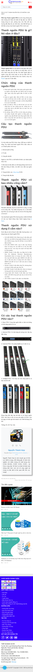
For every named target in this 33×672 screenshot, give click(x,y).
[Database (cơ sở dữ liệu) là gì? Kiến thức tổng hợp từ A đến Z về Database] (16, 547)
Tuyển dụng (5, 598)
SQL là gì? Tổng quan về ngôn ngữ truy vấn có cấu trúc (16, 533)
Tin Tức (4, 596)
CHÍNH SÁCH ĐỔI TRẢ (8, 616)
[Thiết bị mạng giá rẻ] (16, 1)
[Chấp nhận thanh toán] (8, 584)
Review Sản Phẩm (7, 630)
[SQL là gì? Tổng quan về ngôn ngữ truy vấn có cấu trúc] (16, 521)
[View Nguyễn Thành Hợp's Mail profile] (16, 445)
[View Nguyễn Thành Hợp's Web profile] (12, 445)
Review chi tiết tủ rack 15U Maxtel (10, 507)
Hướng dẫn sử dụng (7, 626)
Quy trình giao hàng (7, 612)
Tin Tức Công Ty (6, 620)
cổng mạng (16, 172)
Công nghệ (5, 628)
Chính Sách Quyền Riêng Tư (10, 602)
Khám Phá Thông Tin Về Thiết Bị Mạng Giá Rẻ (14, 604)
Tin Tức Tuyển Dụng (7, 632)
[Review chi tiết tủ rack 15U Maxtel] (16, 496)
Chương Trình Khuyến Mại (9, 622)
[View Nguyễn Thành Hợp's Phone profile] (20, 445)
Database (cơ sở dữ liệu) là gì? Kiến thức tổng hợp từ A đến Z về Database (16, 559)
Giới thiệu (4, 592)
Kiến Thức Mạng (6, 624)
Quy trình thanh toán (7, 610)
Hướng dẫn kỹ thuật (7, 614)
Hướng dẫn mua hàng (8, 608)
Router (3, 78)
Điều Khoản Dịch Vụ (7, 600)
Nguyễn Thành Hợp (16, 450)
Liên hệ (4, 594)
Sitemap (14, 662)
